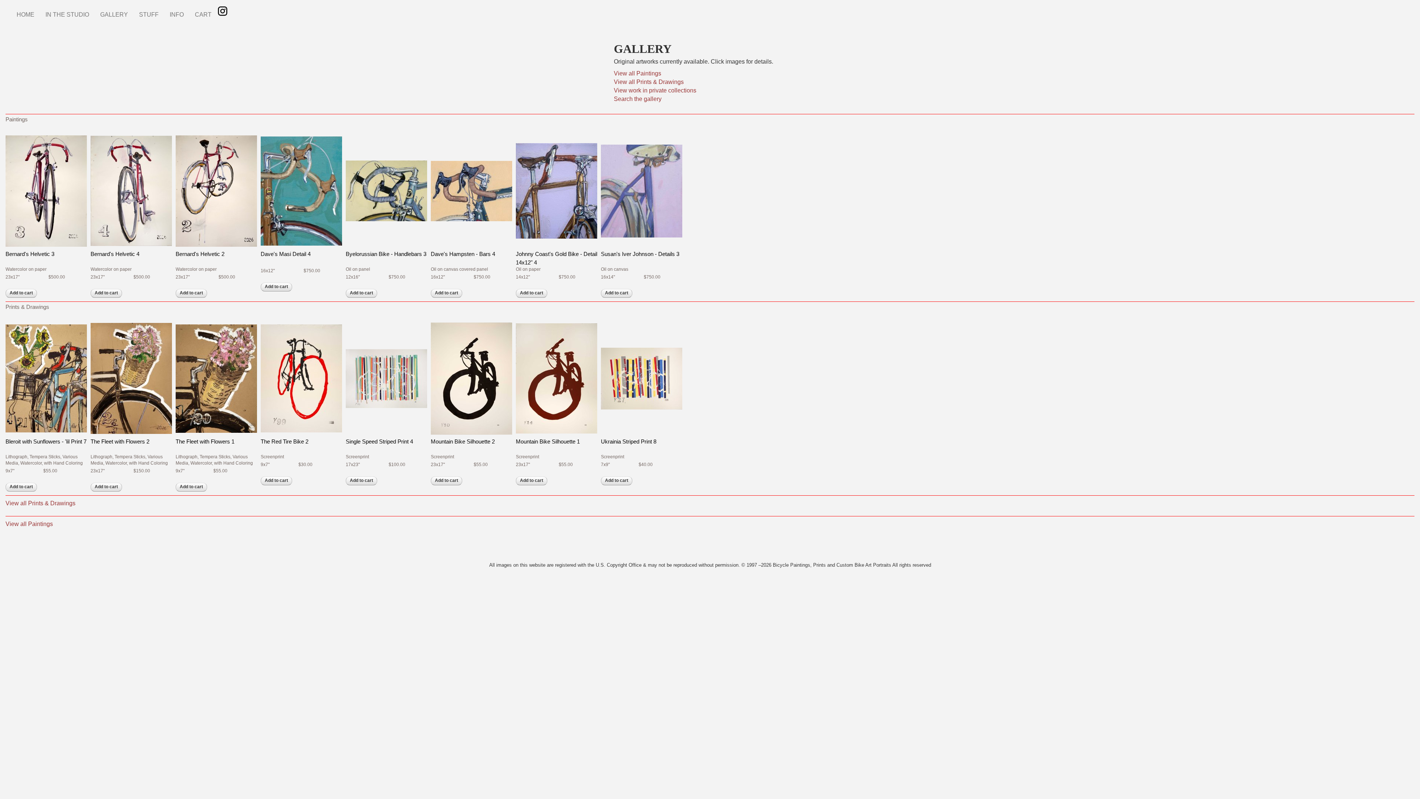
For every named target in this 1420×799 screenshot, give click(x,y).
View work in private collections (655, 90)
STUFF (149, 14)
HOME (25, 14)
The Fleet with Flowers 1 (205, 441)
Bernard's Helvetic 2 (200, 254)
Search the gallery (638, 99)
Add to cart (21, 293)
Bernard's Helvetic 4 (115, 254)
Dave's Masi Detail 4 (286, 254)
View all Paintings (637, 73)
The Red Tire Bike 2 (284, 441)
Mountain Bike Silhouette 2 (463, 441)
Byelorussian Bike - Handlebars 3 (386, 254)
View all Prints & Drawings (649, 82)
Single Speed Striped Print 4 (379, 441)
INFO (177, 14)
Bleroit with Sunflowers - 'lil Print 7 (46, 441)
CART (203, 14)
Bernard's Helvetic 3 (30, 254)
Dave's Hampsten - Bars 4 (463, 254)
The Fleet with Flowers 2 (120, 441)
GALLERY (114, 14)
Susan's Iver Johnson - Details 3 (640, 254)
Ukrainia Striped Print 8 (628, 441)
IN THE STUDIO (67, 14)
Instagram (222, 11)
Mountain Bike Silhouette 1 (548, 441)
